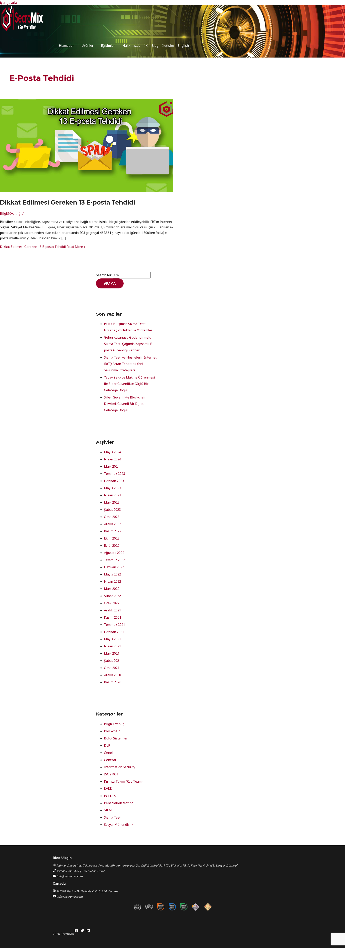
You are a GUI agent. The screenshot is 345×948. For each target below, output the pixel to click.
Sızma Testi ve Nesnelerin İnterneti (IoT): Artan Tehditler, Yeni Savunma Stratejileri (131, 363)
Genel (108, 752)
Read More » (42, 246)
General (110, 760)
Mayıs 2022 (112, 574)
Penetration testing (118, 803)
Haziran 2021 (114, 632)
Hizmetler (66, 45)
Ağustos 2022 (114, 553)
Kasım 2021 (112, 617)
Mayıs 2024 (112, 452)
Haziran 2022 (114, 567)
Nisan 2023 (112, 495)
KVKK (108, 788)
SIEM (108, 810)
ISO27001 (111, 774)
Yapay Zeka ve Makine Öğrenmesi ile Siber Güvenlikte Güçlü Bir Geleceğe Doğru (129, 383)
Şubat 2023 (112, 509)
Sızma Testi (112, 817)
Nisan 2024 (112, 459)
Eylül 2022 (111, 545)
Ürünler (87, 45)
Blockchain (112, 731)
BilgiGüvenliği (11, 213)
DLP (107, 745)
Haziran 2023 (114, 481)
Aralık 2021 (112, 610)
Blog (155, 45)
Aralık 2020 (112, 675)
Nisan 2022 (112, 581)
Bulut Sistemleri (116, 738)
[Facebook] (76, 931)
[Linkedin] (88, 931)
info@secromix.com (70, 876)
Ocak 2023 (111, 517)
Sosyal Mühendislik (118, 824)
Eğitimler (108, 45)
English (183, 45)
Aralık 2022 (112, 524)
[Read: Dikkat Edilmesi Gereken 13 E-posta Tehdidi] (90, 191)
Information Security (119, 767)
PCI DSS (110, 796)
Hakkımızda (131, 45)
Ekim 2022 (111, 538)
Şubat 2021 (112, 660)
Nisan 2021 (112, 646)
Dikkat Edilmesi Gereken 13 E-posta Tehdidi (67, 202)
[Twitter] (82, 931)
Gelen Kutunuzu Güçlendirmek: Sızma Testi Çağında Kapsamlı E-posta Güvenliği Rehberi (128, 343)
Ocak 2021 (111, 668)
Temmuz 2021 (114, 624)
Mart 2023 (111, 502)
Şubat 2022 (112, 596)
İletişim (168, 45)
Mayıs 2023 (112, 488)
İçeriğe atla (8, 2)
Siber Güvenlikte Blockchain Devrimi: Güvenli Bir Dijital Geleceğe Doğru (125, 403)
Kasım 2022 (112, 531)
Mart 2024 (111, 466)
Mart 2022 (111, 588)
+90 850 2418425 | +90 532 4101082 (80, 871)
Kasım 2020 (112, 682)
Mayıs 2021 (112, 639)
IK (146, 45)
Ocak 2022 (111, 603)
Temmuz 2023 (114, 473)
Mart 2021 (111, 653)
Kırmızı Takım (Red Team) (123, 781)
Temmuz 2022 (114, 560)
